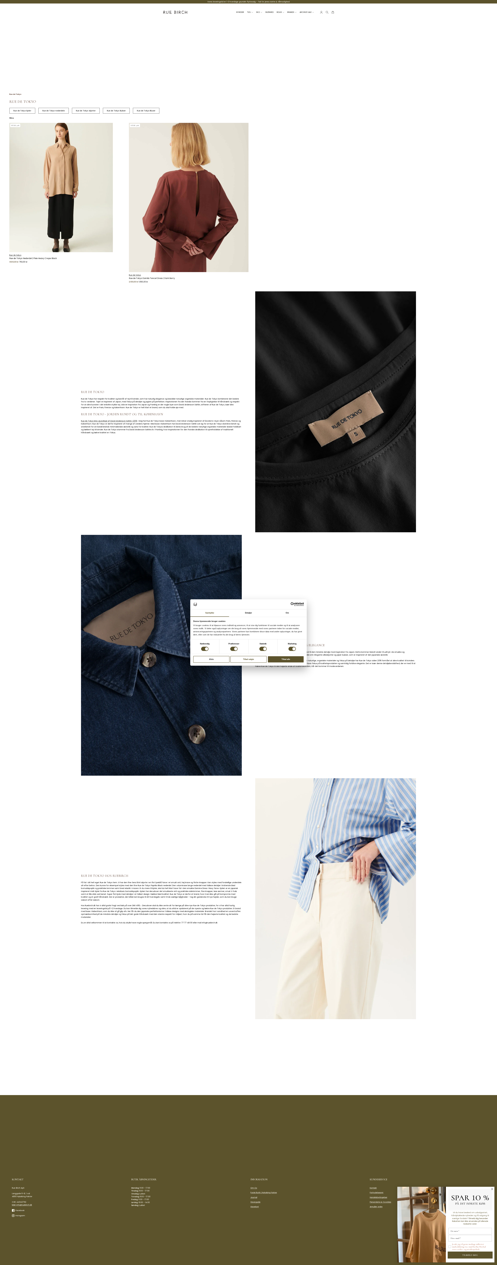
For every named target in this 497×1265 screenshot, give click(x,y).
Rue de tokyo (15, 255)
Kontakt (373, 1188)
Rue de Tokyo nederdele (53, 110)
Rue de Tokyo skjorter (86, 110)
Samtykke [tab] (209, 613)
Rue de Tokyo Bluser (146, 110)
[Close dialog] (492, 1189)
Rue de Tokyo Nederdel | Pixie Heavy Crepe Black (33, 258)
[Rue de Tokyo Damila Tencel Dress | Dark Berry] (188, 197)
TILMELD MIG (470, 1255)
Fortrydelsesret (376, 1192)
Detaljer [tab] (248, 613)
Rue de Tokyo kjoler (22, 110)
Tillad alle (286, 659)
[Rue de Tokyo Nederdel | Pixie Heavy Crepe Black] (69, 187)
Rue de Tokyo (15, 94)
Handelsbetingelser (378, 1197)
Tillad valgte (248, 659)
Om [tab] (287, 613)
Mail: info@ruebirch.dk (22, 1205)
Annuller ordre (376, 1206)
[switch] (234, 649)
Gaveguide (255, 1202)
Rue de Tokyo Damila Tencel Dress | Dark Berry (152, 278)
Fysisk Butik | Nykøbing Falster (263, 1192)
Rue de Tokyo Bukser (116, 110)
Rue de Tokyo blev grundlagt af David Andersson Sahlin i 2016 (109, 421)
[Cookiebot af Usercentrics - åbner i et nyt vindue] (292, 604)
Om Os (253, 1188)
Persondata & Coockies (380, 1202)
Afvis (211, 659)
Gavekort (254, 1206)
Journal (253, 1197)
